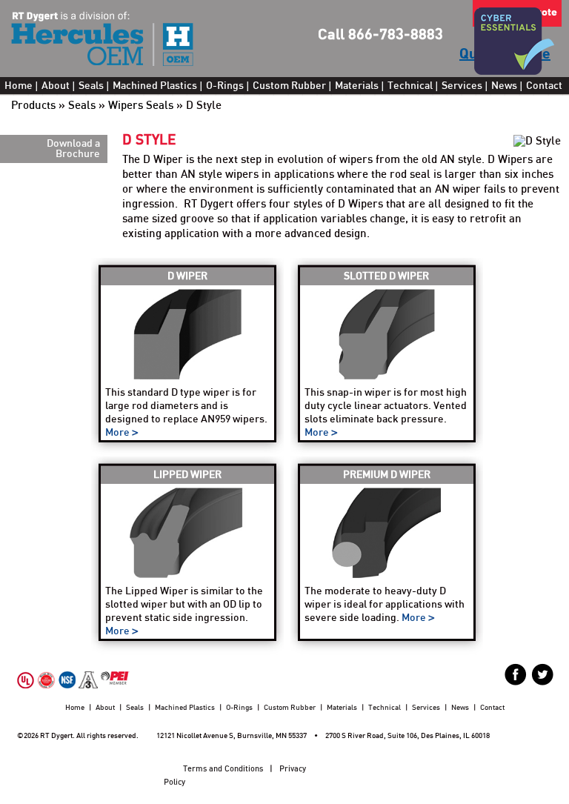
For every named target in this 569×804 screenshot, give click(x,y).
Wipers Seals (140, 105)
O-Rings (225, 86)
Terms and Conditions (223, 769)
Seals (91, 86)
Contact (544, 86)
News (504, 86)
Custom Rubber (289, 86)
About (55, 86)
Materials (357, 86)
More (118, 433)
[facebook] (516, 674)
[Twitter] (542, 674)
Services (462, 86)
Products (33, 105)
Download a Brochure (73, 149)
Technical (410, 86)
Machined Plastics (155, 86)
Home (18, 86)
